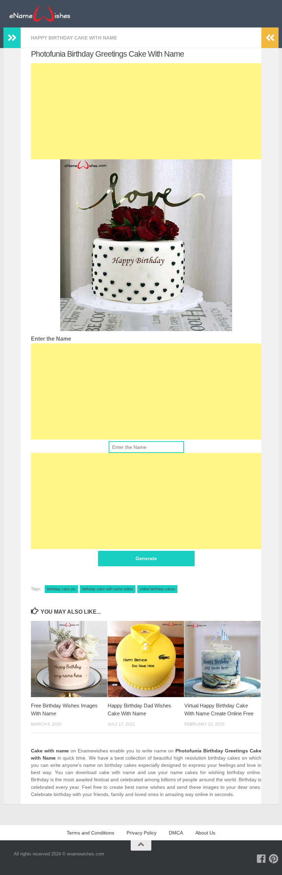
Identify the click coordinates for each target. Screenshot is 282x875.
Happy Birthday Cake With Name (74, 38)
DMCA (176, 833)
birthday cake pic (61, 589)
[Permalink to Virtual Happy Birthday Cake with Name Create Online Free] (222, 659)
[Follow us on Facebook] (261, 859)
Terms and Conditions (90, 833)
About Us (205, 833)
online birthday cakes (157, 589)
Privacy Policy (141, 833)
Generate (146, 558)
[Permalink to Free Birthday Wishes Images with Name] (69, 659)
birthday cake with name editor (107, 589)
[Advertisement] (146, 111)
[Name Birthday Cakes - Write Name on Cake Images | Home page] (39, 13)
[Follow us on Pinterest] (274, 859)
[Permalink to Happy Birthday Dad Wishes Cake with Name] (146, 659)
